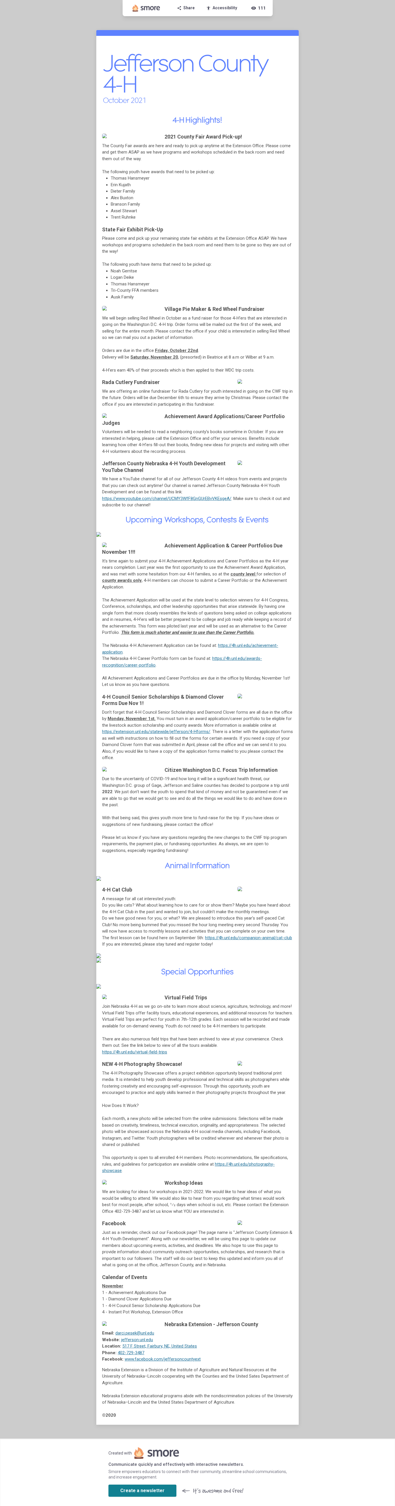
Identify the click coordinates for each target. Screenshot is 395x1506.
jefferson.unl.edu (137, 1339)
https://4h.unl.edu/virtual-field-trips (134, 1052)
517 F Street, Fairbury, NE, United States (159, 1346)
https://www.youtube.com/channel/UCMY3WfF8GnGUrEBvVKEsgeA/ (166, 498)
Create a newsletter (142, 1490)
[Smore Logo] (146, 8)
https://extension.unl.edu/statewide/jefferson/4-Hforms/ (156, 731)
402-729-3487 (131, 1352)
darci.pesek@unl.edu (134, 1333)
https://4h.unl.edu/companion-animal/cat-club (248, 937)
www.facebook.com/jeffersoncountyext (163, 1359)
